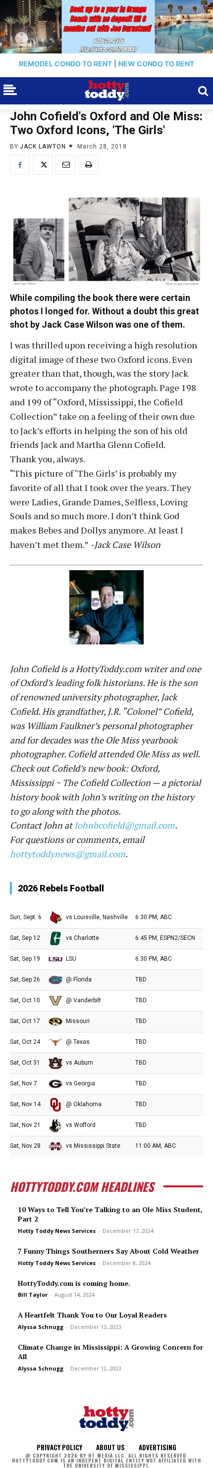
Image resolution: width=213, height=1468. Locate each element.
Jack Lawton (43, 146)
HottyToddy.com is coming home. (74, 1283)
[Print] (88, 165)
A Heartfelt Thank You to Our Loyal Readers (92, 1315)
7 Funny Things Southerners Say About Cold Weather (108, 1251)
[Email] (65, 165)
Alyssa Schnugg (40, 1326)
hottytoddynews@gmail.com (67, 854)
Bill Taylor (33, 1294)
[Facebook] (20, 165)
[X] (43, 165)
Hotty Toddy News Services (57, 1230)
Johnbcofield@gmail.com (124, 825)
